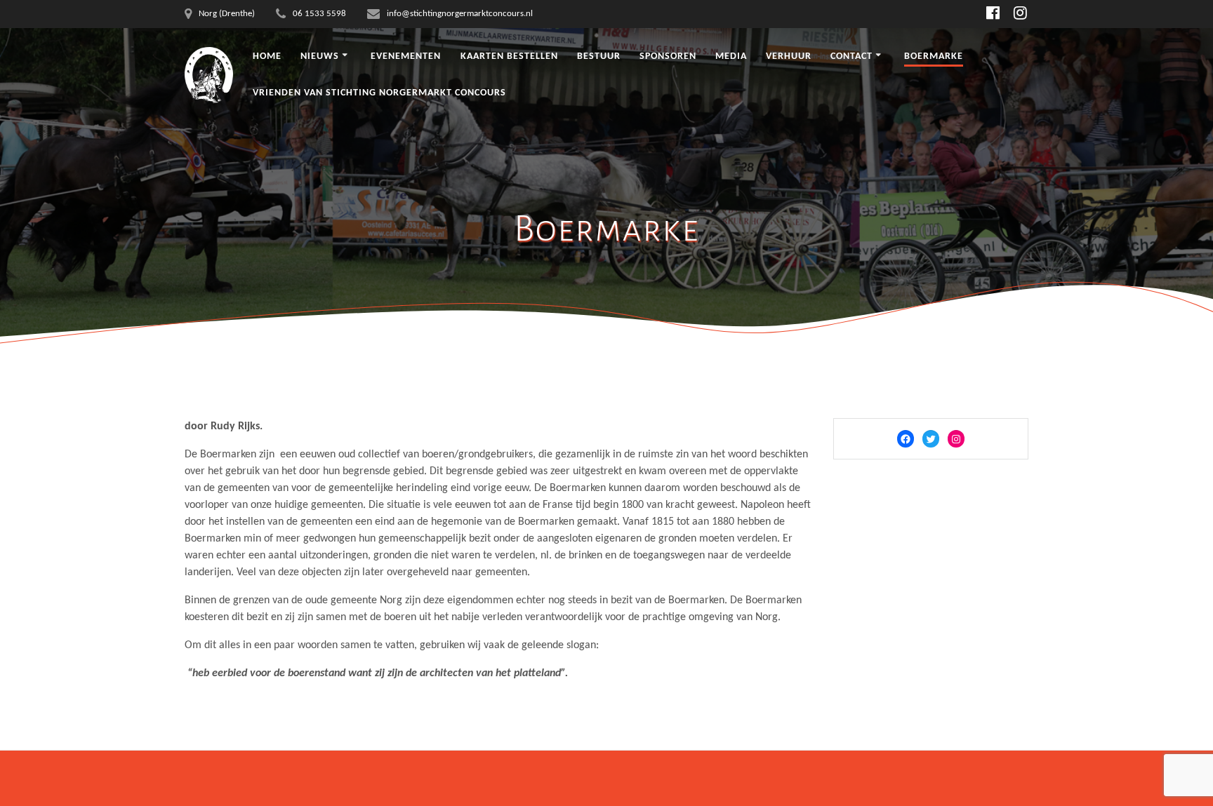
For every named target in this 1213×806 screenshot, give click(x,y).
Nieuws (319, 56)
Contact (851, 56)
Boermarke (933, 56)
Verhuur (788, 56)
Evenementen (406, 56)
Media (731, 56)
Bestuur (599, 56)
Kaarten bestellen (509, 56)
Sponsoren (667, 56)
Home (267, 56)
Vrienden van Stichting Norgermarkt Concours (379, 93)
